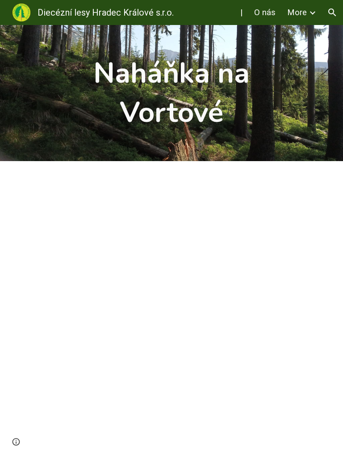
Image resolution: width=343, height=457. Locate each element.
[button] (332, 12)
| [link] (241, 12)
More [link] (297, 12)
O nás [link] (265, 12)
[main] (171, 93)
